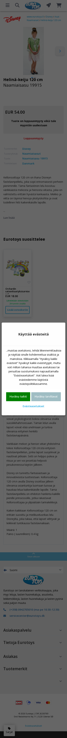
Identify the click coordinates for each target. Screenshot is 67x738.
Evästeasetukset (33, 406)
